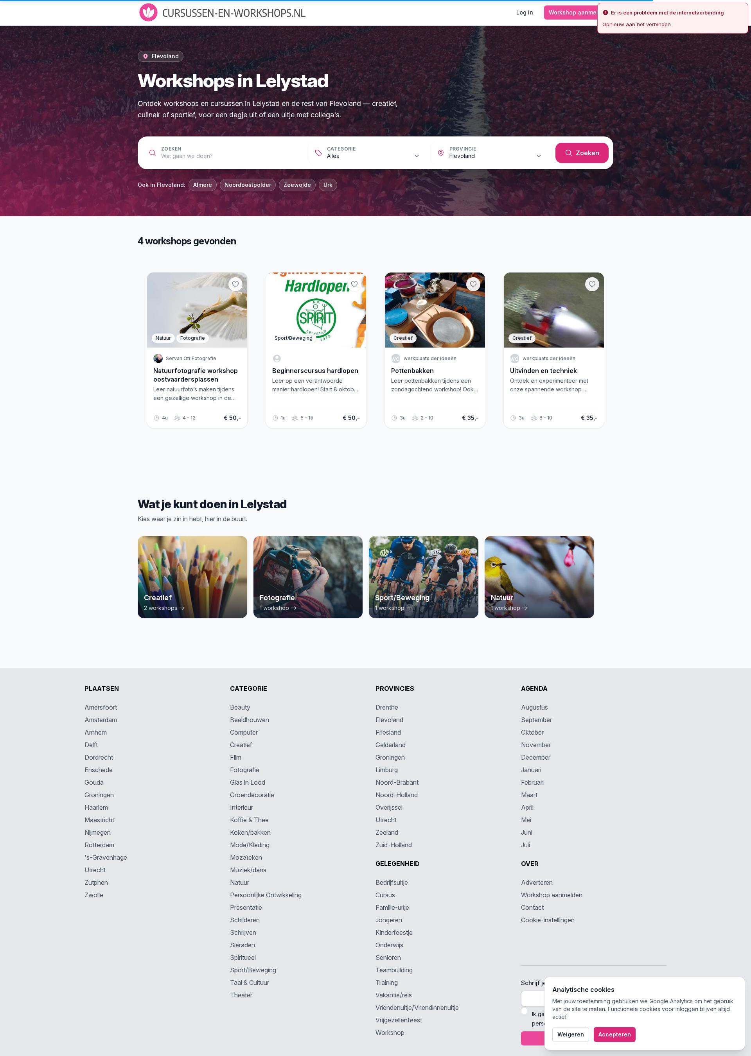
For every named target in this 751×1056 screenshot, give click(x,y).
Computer (244, 732)
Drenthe (387, 707)
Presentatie (246, 907)
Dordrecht (98, 757)
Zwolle (93, 895)
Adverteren (537, 882)
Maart (529, 795)
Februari (532, 782)
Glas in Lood (247, 782)
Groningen (99, 795)
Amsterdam (100, 720)
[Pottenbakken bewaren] (473, 284)
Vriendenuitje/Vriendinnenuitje (417, 1007)
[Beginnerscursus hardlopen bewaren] (354, 284)
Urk (327, 184)
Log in (524, 12)
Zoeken (171, 149)
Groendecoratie (252, 795)
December (535, 757)
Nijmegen (97, 832)
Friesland (388, 732)
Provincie (462, 149)
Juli (525, 845)
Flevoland (389, 720)
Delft (91, 745)
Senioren (388, 957)
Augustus (534, 707)
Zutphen (96, 882)
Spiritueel (243, 957)
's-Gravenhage (105, 857)
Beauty (240, 707)
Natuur (239, 882)
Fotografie (244, 770)
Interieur (241, 807)
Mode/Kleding (249, 845)
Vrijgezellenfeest (399, 1020)
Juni (526, 832)
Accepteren (614, 1034)
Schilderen (245, 920)
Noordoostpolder (248, 184)
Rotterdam (99, 845)
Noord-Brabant (397, 782)
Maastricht (99, 820)
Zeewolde (297, 184)
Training (387, 982)
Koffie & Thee (249, 820)
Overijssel (389, 807)
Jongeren (389, 920)
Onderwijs (389, 945)
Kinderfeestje (394, 932)
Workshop (390, 1032)
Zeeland (387, 832)
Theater (241, 995)
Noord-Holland (397, 795)
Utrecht (95, 870)
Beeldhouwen (249, 720)
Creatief (241, 745)
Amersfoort (100, 707)
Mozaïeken (246, 857)
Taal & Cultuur (249, 982)
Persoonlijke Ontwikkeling (266, 895)
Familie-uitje (392, 907)
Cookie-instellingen (548, 920)
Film (235, 757)
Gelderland (391, 745)
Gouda (94, 782)
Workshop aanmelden (579, 12)
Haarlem (96, 807)
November (536, 745)
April (527, 807)
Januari (531, 770)
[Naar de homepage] (223, 12)
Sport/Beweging (253, 970)
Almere (202, 184)
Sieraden (242, 945)
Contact (532, 907)
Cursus (385, 895)
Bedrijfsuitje (392, 882)
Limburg (387, 770)
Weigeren (570, 1034)
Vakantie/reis (394, 995)
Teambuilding (394, 970)
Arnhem (95, 732)
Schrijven (243, 932)
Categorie (341, 149)
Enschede (98, 770)
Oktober (532, 732)
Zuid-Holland (394, 845)
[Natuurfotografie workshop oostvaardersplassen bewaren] (235, 284)
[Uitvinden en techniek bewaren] (592, 284)
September (536, 720)
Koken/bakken (250, 832)
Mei (526, 820)
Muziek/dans (248, 870)
